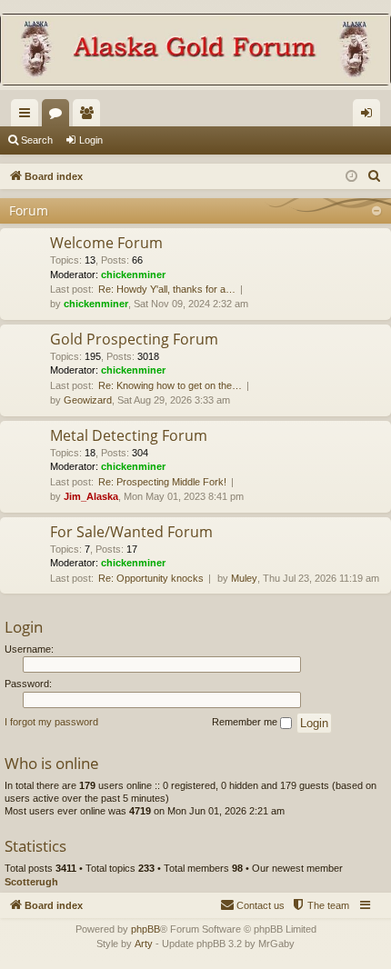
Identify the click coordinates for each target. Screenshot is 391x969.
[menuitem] (374, 176)
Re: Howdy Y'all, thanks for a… (167, 289)
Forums (59, 116)
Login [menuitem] (370, 116)
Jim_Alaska (91, 496)
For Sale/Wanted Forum (131, 532)
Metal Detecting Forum (128, 435)
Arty (144, 943)
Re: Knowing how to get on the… (170, 385)
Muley (244, 578)
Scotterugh (31, 881)
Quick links (28, 116)
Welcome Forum (106, 243)
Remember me (246, 721)
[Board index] (195, 51)
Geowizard (88, 400)
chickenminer (133, 274)
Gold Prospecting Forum (134, 339)
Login (91, 140)
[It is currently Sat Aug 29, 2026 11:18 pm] (351, 176)
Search (37, 140)
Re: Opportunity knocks (151, 578)
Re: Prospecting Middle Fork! (162, 481)
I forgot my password (51, 721)
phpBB (145, 929)
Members (90, 116)
